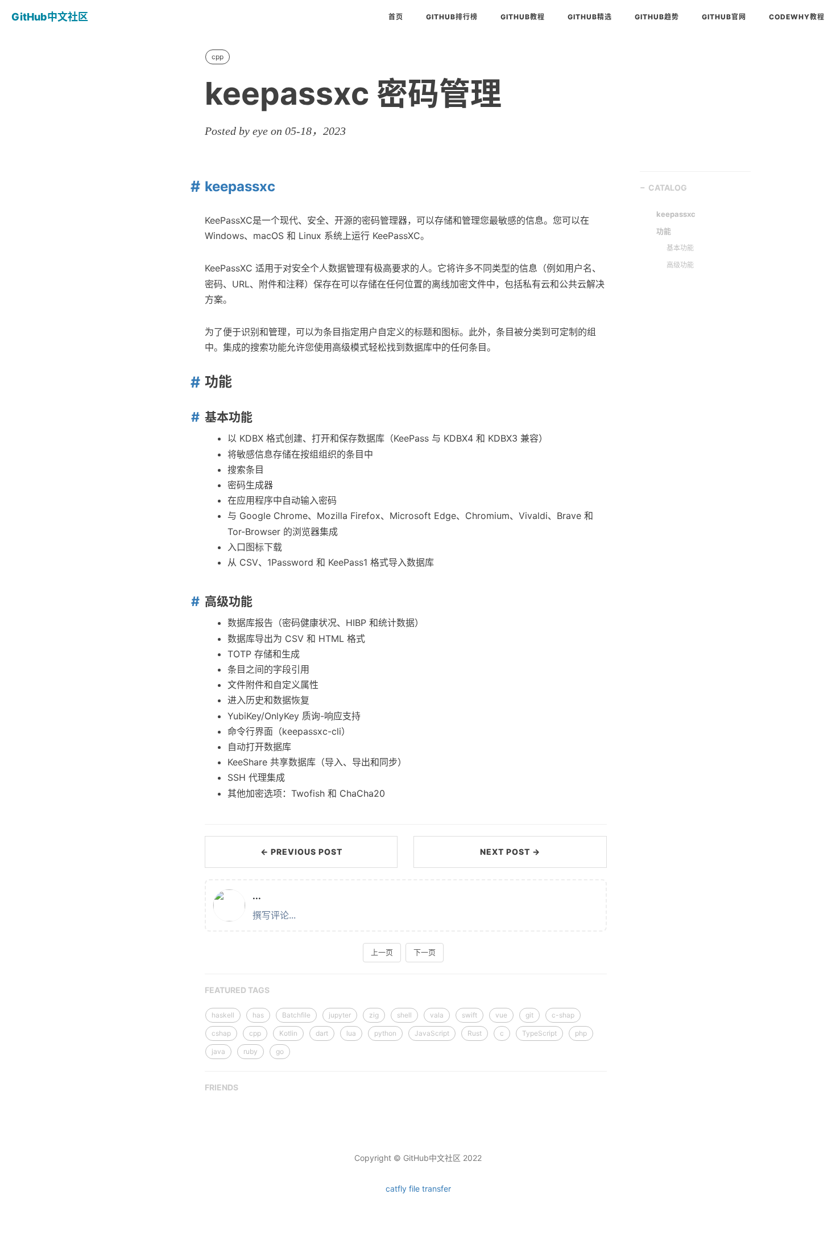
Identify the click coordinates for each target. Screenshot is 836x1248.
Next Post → (510, 851)
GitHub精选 (590, 17)
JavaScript (432, 1033)
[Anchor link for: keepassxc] (192, 186)
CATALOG (667, 187)
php (581, 1033)
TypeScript (539, 1033)
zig (374, 1015)
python (385, 1033)
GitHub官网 (724, 17)
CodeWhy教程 (797, 17)
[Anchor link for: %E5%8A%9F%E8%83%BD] (192, 382)
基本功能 (680, 248)
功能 (663, 231)
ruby (250, 1051)
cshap (221, 1033)
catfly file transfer (418, 1188)
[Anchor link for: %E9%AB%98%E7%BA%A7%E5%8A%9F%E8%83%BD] (193, 601)
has (258, 1015)
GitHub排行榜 (452, 17)
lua (351, 1033)
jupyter (340, 1015)
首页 (395, 17)
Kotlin (288, 1033)
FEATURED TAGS (237, 990)
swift (469, 1015)
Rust (474, 1033)
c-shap (563, 1015)
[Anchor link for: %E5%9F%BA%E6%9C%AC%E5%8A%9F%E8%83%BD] (193, 416)
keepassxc (240, 186)
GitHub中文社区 (49, 17)
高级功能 (680, 265)
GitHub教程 (522, 17)
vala (437, 1015)
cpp (218, 56)
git (529, 1015)
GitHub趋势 (657, 17)
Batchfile (296, 1015)
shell (404, 1015)
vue (501, 1015)
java (218, 1051)
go (280, 1051)
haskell (223, 1015)
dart (322, 1033)
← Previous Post (301, 851)
